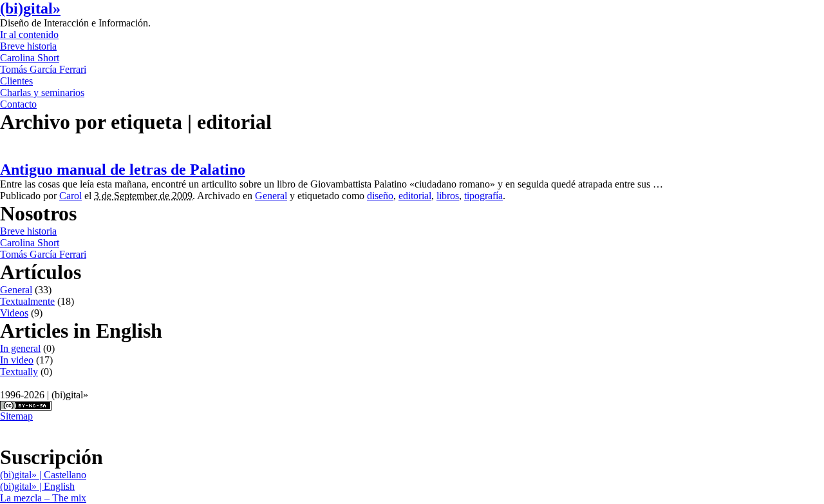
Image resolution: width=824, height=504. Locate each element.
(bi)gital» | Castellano (43, 474)
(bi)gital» (30, 8)
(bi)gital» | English (37, 486)
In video (16, 359)
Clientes (16, 80)
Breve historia (28, 46)
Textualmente (27, 301)
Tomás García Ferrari (43, 69)
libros (447, 195)
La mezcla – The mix (43, 497)
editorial (414, 195)
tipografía (483, 195)
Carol (70, 195)
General (271, 195)
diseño (380, 195)
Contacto (18, 104)
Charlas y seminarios (42, 92)
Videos (14, 312)
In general (20, 348)
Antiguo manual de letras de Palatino (122, 169)
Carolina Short (29, 57)
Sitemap (16, 416)
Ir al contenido (29, 34)
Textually (19, 371)
